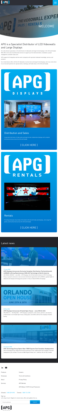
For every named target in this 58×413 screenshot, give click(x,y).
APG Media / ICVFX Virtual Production (29, 387)
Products (3, 372)
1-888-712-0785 (26, 392)
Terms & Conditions (24, 376)
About (2, 379)
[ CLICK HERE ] (29, 145)
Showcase (4, 376)
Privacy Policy (23, 379)
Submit (35, 402)
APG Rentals (22, 383)
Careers (21, 372)
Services (3, 383)
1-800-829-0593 (10, 392)
